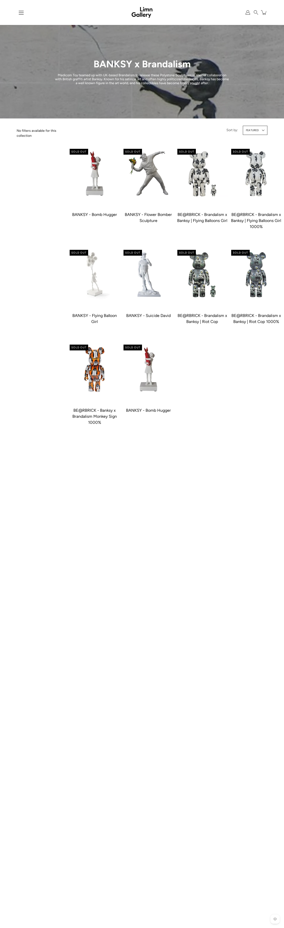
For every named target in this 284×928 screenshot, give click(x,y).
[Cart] (264, 12)
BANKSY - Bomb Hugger (94, 214)
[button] (256, 12)
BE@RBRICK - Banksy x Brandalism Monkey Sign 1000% (94, 416)
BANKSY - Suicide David (148, 315)
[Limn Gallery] (142, 12)
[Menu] (21, 12)
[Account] (247, 12)
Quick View (95, 173)
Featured (252, 130)
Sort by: (232, 130)
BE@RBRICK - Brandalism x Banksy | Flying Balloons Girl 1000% (256, 220)
